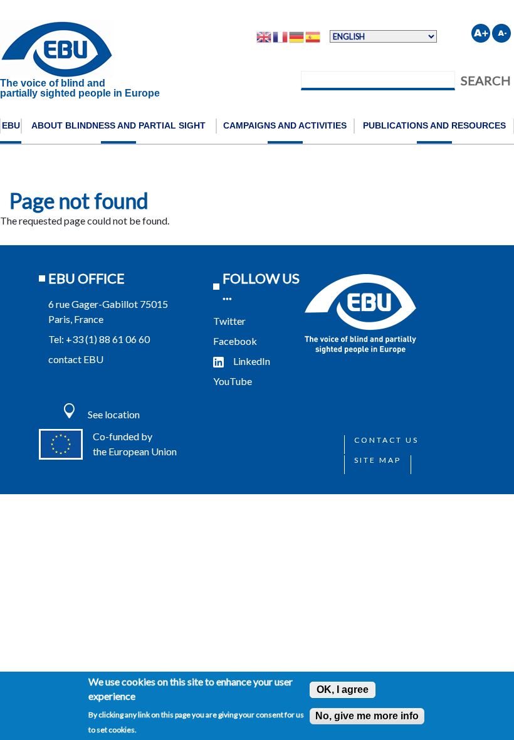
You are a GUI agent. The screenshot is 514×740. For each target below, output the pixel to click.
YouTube (233, 381)
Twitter (229, 321)
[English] (264, 36)
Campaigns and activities (285, 125)
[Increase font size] (480, 33)
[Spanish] (313, 36)
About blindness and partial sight (118, 125)
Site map (377, 460)
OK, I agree (343, 689)
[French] (281, 36)
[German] (297, 36)
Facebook (235, 341)
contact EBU (75, 359)
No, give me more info (367, 716)
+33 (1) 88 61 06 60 (108, 339)
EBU (11, 125)
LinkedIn (251, 361)
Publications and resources (434, 125)
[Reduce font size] (501, 33)
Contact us (386, 440)
